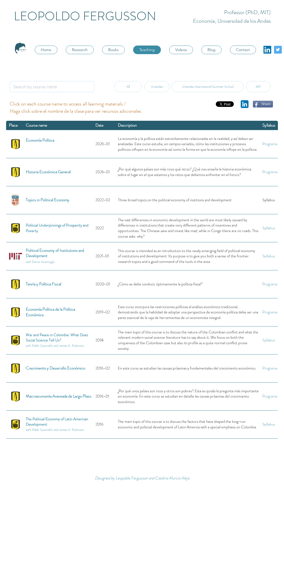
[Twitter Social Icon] (278, 50)
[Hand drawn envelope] (244, 104)
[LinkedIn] (267, 50)
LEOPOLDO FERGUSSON (85, 16)
